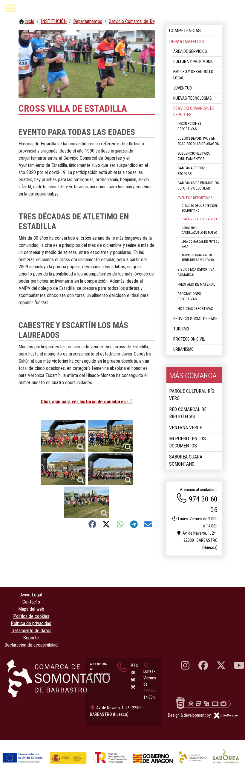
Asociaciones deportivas (189, 296)
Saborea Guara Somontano (185, 460)
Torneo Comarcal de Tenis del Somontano (198, 257)
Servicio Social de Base (195, 318)
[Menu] (10, 9)
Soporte (31, 638)
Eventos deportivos (194, 198)
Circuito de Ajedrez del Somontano (200, 208)
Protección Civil (189, 339)
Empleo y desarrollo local (193, 74)
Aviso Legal (31, 595)
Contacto (31, 602)
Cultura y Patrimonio (193, 61)
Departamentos (186, 41)
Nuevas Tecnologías (192, 98)
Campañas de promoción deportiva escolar (198, 185)
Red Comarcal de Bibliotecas (187, 413)
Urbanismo (183, 349)
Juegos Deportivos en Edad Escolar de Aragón (198, 141)
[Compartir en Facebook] (92, 524)
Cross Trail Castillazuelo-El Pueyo (199, 230)
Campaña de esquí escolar (192, 171)
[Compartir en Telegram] (134, 524)
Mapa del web (31, 609)
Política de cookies (31, 616)
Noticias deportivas (195, 309)
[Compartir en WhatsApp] (120, 524)
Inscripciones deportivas (189, 126)
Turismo (181, 329)
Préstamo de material (196, 284)
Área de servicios (190, 51)
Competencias (185, 30)
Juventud (182, 88)
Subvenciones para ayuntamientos (193, 156)
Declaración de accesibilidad (31, 645)
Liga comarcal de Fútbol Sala (200, 244)
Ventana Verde (185, 427)
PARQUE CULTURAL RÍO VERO (191, 394)
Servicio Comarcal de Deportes (194, 111)
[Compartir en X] (106, 524)
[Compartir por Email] (148, 524)
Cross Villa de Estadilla (200, 219)
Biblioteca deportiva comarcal (196, 272)
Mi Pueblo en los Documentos (187, 442)
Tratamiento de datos (31, 630)
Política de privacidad (31, 623)
